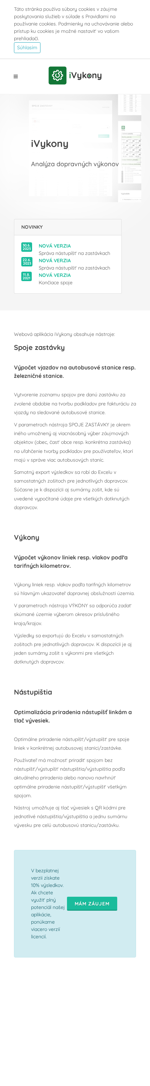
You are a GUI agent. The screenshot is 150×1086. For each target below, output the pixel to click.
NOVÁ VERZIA (55, 246)
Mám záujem (92, 904)
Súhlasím (27, 47)
